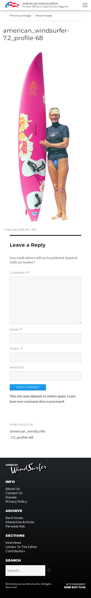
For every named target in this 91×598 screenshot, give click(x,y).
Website (17, 367)
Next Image (44, 15)
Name (16, 329)
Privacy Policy (16, 501)
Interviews (13, 542)
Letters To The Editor (21, 547)
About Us (13, 489)
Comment (19, 273)
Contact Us (14, 493)
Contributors (15, 551)
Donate (11, 497)
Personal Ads (15, 526)
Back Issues (14, 518)
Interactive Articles (20, 522)
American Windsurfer (40, 3)
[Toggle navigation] (85, 5)
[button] (45, 135)
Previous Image (20, 15)
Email (16, 348)
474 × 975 (30, 229)
